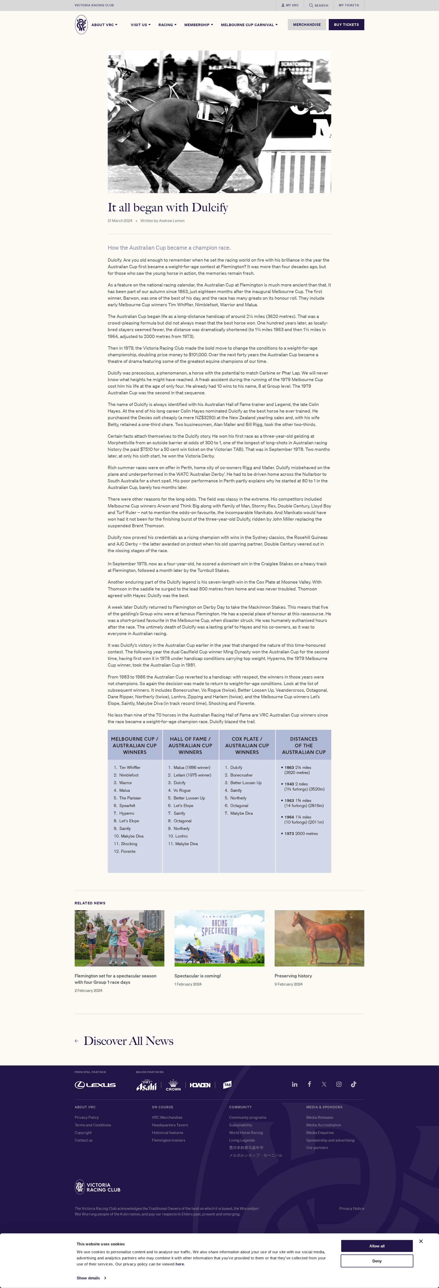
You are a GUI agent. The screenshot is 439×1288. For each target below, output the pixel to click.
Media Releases (319, 1117)
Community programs (247, 1117)
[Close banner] (421, 1241)
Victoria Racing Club (94, 5)
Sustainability (240, 1124)
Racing (166, 24)
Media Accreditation (323, 1124)
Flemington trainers (168, 1140)
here (180, 1264)
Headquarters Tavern (170, 1124)
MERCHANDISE (307, 24)
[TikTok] (354, 1085)
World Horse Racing (246, 1132)
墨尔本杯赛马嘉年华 (246, 1147)
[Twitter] (324, 1085)
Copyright (83, 1132)
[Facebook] (309, 1085)
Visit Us (139, 24)
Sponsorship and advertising (330, 1140)
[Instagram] (339, 1085)
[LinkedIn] (295, 1085)
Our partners (317, 1147)
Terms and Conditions (93, 1124)
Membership (197, 24)
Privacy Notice (351, 1208)
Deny (377, 1261)
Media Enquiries (320, 1132)
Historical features (167, 1132)
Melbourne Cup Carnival (248, 24)
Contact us (83, 1140)
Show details (88, 1278)
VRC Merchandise (167, 1117)
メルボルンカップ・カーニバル (256, 1155)
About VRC (103, 24)
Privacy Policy (87, 1117)
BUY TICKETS (346, 24)
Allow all (377, 1246)
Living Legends (242, 1140)
